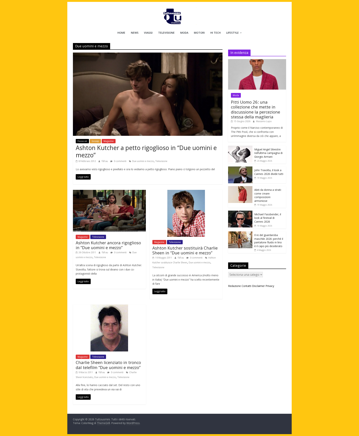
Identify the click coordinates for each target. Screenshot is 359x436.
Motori (199, 32)
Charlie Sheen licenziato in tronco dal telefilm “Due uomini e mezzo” (108, 364)
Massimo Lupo (264, 121)
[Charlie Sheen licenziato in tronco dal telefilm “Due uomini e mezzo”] (109, 307)
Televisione (166, 32)
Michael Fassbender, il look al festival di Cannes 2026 (267, 217)
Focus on (82, 141)
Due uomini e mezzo (143, 161)
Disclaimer (258, 286)
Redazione (234, 286)
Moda (184, 32)
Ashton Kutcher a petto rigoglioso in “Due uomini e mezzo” (146, 151)
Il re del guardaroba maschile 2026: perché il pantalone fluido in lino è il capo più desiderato (268, 240)
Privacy (270, 286)
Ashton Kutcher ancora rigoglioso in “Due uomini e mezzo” (108, 245)
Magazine (109, 141)
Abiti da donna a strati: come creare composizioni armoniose (267, 195)
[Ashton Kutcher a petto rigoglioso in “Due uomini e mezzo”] (148, 55)
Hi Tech (215, 32)
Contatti (246, 286)
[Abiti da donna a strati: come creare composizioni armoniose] (240, 188)
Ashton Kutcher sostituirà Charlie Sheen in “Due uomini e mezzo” (185, 250)
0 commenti (119, 161)
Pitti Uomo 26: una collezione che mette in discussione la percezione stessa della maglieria (255, 109)
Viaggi (148, 32)
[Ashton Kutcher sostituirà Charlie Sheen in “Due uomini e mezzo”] (186, 192)
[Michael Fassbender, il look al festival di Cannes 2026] (240, 212)
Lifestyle (232, 32)
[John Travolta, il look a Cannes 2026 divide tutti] (240, 168)
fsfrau (105, 161)
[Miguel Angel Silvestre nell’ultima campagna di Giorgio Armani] (240, 147)
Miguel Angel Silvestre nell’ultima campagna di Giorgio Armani (268, 153)
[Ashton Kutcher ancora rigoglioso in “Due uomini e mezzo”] (109, 192)
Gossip (95, 141)
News (134, 32)
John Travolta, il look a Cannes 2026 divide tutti (268, 172)
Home (121, 32)
